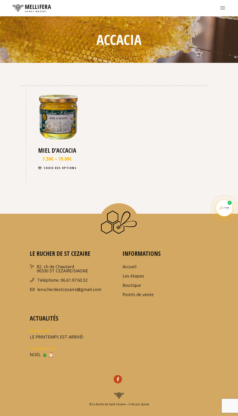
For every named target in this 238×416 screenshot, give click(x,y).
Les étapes (133, 276)
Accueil (129, 266)
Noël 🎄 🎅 (41, 354)
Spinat (145, 404)
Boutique (131, 285)
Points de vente (138, 294)
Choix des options (60, 168)
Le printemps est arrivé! (56, 337)
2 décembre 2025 (43, 348)
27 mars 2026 (40, 331)
